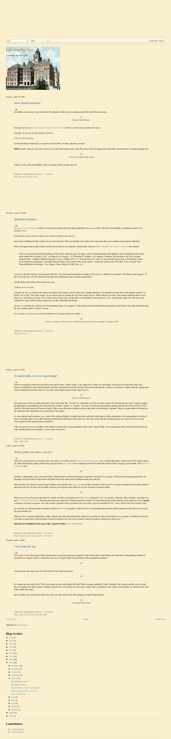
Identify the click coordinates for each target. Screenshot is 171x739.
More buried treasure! (27, 103)
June (13, 700)
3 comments (48, 330)
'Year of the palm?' (75, 523)
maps (35, 535)
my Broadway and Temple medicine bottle (47, 127)
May (13, 703)
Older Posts (160, 619)
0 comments (48, 611)
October (14, 672)
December (15, 665)
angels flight (23, 441)
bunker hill (33, 614)
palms (40, 535)
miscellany (23, 333)
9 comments (48, 533)
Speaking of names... (26, 219)
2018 (11, 640)
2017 (11, 643)
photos (69, 463)
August (14, 678)
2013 (11, 650)
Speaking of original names (25, 228)
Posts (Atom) (22, 624)
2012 (11, 653)
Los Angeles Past (19, 49)
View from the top (24, 546)
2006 (11, 715)
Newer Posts (11, 619)
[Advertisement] (81, 17)
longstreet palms (25, 535)
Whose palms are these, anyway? (33, 452)
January (14, 709)
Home (85, 619)
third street (43, 614)
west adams (47, 535)
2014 (11, 647)
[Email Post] (15, 109)
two (65, 463)
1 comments (48, 438)
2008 (11, 712)
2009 (11, 662)
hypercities (76, 484)
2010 (11, 659)
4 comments (48, 174)
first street (22, 176)
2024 (11, 637)
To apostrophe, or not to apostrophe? (36, 376)
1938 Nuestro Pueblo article (28, 500)
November (15, 668)
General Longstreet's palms (87, 460)
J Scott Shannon (17, 729)
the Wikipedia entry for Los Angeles (112, 246)
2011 (11, 656)
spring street (32, 176)
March (14, 706)
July (13, 697)
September (15, 675)
